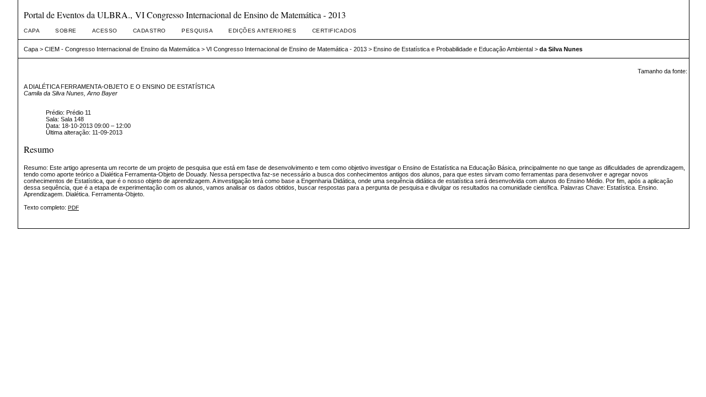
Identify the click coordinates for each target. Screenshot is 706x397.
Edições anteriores (262, 31)
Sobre (66, 31)
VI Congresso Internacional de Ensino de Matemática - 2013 (286, 49)
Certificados (334, 31)
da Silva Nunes (560, 49)
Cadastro (149, 31)
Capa (32, 31)
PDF (73, 208)
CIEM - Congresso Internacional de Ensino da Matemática (122, 49)
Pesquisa (197, 31)
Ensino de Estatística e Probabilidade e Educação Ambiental (453, 49)
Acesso (104, 31)
